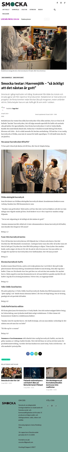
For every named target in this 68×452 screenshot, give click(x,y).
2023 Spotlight (18, 77)
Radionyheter (26, 19)
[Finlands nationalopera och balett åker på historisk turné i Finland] (34, 373)
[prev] (45, 19)
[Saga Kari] (3, 108)
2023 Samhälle (7, 77)
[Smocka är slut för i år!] (11, 373)
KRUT (33, 447)
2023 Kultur (28, 377)
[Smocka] (22, 4)
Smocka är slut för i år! (10, 380)
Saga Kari (15, 108)
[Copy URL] (40, 353)
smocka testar (6, 359)
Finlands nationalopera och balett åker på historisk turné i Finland (33, 382)
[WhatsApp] (36, 353)
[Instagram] (61, 3)
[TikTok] (64, 3)
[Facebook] (57, 3)
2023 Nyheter (6, 377)
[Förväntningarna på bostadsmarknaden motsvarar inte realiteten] (56, 373)
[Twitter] (32, 353)
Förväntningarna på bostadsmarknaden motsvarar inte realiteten (54, 383)
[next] (48, 19)
